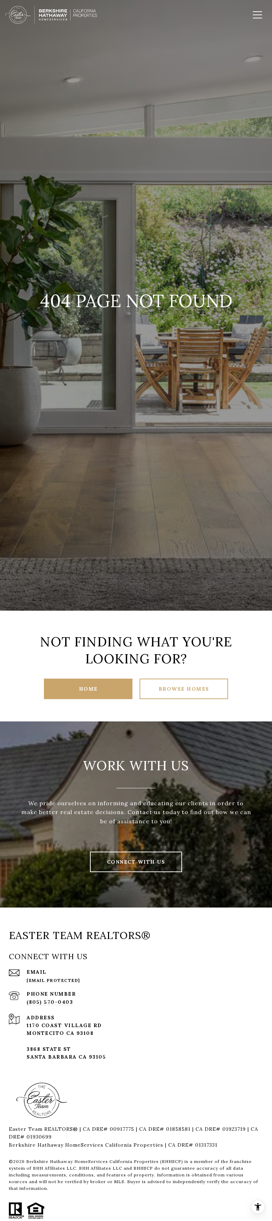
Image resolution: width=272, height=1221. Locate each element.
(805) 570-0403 (50, 1002)
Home (88, 689)
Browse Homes (184, 689)
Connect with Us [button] (136, 862)
